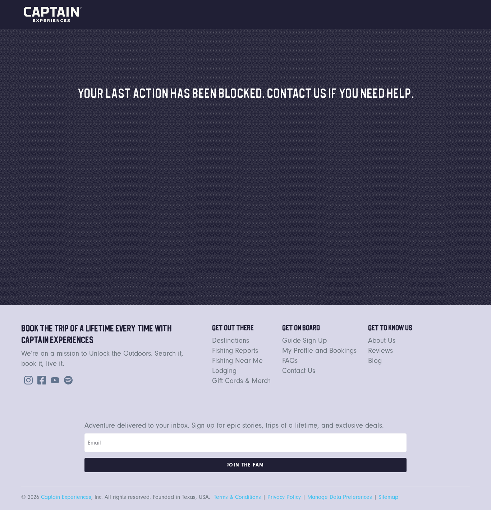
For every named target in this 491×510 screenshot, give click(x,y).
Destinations (230, 340)
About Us (381, 340)
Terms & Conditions (237, 497)
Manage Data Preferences (339, 497)
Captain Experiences (66, 497)
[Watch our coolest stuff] (53, 379)
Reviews (380, 350)
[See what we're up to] (27, 379)
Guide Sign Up (304, 340)
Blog (375, 360)
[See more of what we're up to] (40, 379)
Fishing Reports (235, 350)
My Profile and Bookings (319, 350)
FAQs (290, 360)
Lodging (224, 370)
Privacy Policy (284, 497)
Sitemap (388, 497)
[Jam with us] (67, 379)
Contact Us (298, 370)
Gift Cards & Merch (241, 381)
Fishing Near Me (237, 360)
